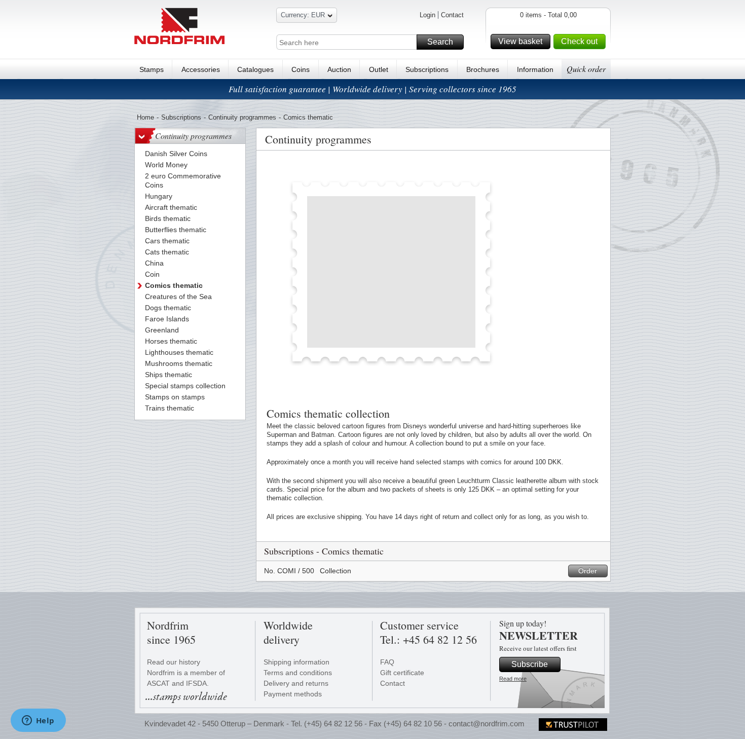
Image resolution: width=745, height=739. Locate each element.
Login (427, 15)
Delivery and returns (296, 683)
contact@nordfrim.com (487, 723)
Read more (513, 679)
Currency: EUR (303, 15)
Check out (579, 41)
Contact (452, 15)
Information (535, 69)
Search (440, 42)
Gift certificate (402, 673)
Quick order (586, 68)
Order (587, 571)
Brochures (482, 69)
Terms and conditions (298, 673)
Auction (339, 69)
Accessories (200, 69)
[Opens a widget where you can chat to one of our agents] (38, 721)
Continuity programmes (242, 117)
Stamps (151, 69)
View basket (520, 41)
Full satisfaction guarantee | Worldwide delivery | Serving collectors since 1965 (372, 89)
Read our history (173, 662)
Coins (300, 69)
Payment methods (293, 694)
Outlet (378, 69)
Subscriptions (427, 69)
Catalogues (255, 69)
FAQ (387, 662)
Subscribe (529, 664)
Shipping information (296, 662)
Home (145, 117)
